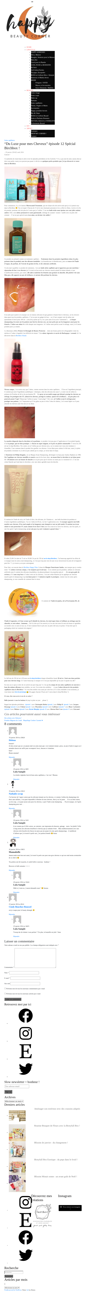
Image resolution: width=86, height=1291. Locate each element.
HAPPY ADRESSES (38, 52)
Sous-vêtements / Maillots (44, 88)
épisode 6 (45, 707)
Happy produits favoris (39, 111)
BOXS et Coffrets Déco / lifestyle (42, 75)
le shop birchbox (35, 678)
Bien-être (34, 60)
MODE (33, 80)
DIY (28, 126)
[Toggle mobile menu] (32, 1)
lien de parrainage (20, 692)
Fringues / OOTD (41, 83)
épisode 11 (66, 709)
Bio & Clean (35, 113)
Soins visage (35, 93)
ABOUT (29, 128)
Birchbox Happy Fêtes (31, 567)
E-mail (7, 978)
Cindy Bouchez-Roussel (20, 907)
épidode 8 (7, 709)
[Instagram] (25, 1041)
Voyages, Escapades (38, 72)
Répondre (12, 757)
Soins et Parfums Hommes (40, 118)
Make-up (34, 98)
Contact (33, 136)
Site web (7, 983)
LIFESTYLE (31, 50)
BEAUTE (30, 90)
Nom (6, 973)
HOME (29, 47)
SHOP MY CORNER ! (38, 133)
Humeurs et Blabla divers (40, 77)
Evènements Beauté (38, 123)
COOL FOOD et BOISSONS (41, 65)
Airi (27, 1290)
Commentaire (9, 967)
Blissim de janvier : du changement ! (51, 1142)
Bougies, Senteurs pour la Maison (43, 57)
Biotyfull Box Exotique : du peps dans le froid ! (56, 1159)
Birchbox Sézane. (21, 335)
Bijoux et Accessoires (43, 85)
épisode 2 (50, 704)
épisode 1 (28, 704)
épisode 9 (23, 709)
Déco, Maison (36, 55)
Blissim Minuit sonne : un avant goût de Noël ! (55, 1176)
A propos (34, 131)
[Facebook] (25, 1023)
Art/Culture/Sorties (37, 70)
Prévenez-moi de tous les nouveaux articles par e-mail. (23, 994)
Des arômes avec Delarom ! (13, 718)
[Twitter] (25, 1077)
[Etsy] (25, 1059)
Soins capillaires (36, 103)
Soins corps (35, 95)
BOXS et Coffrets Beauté (39, 116)
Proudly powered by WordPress (12, 1290)
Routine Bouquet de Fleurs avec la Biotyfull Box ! (57, 1125)
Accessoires (35, 108)
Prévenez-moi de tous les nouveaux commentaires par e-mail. (25, 989)
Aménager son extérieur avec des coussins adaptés (57, 1108)
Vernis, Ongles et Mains (39, 106)
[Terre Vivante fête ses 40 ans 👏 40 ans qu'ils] (75, 1200)
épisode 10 (43, 709)
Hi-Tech (34, 67)
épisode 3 (67, 704)
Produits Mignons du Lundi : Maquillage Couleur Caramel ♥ (23, 720)
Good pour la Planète (38, 62)
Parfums (34, 100)
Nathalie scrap (16, 793)
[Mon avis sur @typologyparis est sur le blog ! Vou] (64, 1203)
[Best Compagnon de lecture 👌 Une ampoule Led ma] (75, 1203)
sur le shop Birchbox (50, 558)
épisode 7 (62, 707)
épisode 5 (29, 707)
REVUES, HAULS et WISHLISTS (43, 121)
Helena (12, 740)
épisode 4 (14, 707)
